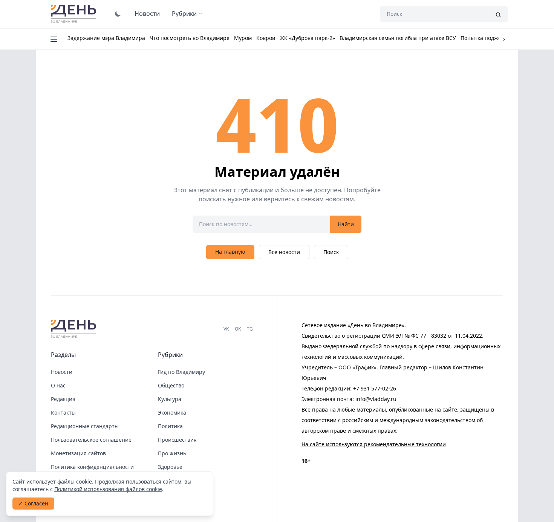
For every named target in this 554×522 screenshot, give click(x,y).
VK (226, 329)
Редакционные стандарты (85, 426)
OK (238, 329)
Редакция (63, 399)
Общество (171, 385)
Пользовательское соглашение (91, 439)
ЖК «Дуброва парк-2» (307, 37)
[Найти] (498, 14)
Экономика (172, 412)
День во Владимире (74, 14)
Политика (170, 426)
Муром (243, 37)
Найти (346, 224)
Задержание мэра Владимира (106, 37)
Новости (147, 13)
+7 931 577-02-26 (374, 388)
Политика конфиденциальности (92, 466)
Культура (169, 399)
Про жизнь (172, 453)
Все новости (284, 252)
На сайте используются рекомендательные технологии (373, 444)
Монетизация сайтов (78, 453)
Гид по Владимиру (181, 371)
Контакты (63, 412)
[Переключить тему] (118, 13)
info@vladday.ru (375, 399)
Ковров (265, 37)
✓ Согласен (33, 503)
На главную (230, 251)
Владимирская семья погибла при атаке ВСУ (398, 37)
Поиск (331, 252)
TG (250, 329)
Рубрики (184, 13)
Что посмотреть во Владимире (190, 37)
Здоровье (170, 466)
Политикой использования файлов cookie (108, 489)
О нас (58, 385)
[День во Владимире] (74, 329)
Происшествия (177, 439)
